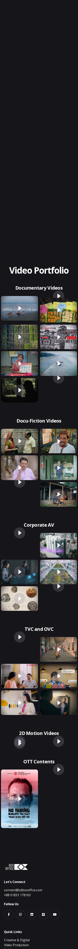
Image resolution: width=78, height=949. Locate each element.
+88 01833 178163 (17, 895)
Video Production (16, 945)
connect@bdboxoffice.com (23, 890)
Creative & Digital (17, 940)
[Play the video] (19, 308)
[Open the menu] (9, 57)
